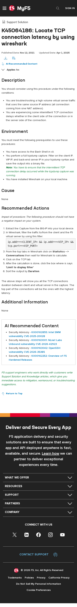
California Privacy (59, 577)
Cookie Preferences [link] (39, 590)
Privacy (41, 577)
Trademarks (15, 577)
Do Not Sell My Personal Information (38, 583)
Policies (29, 577)
